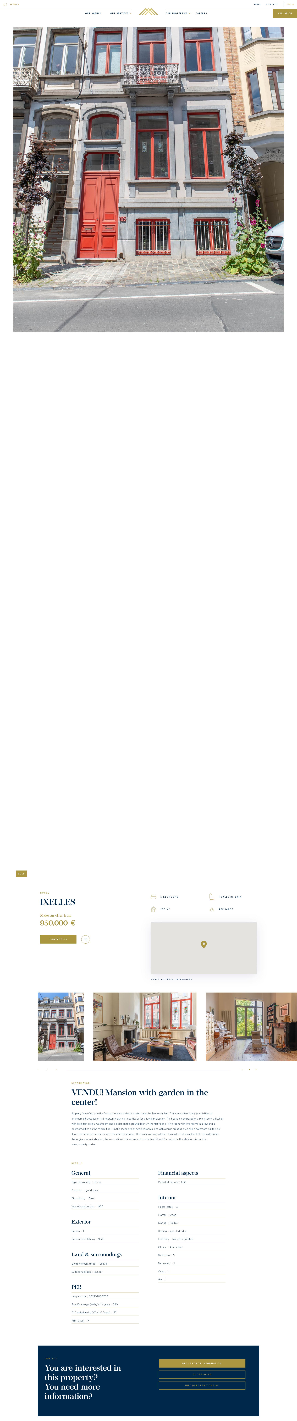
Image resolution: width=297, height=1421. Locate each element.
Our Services (119, 13)
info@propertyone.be (202, 1385)
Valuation (285, 13)
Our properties (177, 13)
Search (14, 4)
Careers (201, 13)
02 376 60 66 (202, 1374)
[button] (254, 1069)
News (257, 4)
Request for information (202, 1363)
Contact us (58, 939)
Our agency (93, 13)
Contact (272, 4)
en (289, 4)
